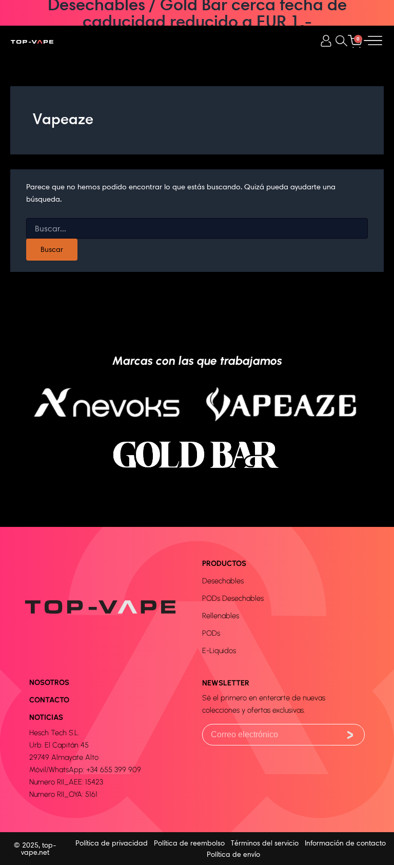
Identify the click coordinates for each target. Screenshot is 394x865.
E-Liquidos (219, 650)
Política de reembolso (189, 843)
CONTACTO (49, 699)
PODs (211, 633)
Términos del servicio (265, 843)
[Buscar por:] (197, 228)
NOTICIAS (46, 717)
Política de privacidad (111, 843)
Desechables (223, 580)
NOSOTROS (49, 682)
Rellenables (220, 615)
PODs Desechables (233, 598)
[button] (341, 41)
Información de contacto (345, 843)
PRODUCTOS (224, 563)
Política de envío (233, 854)
